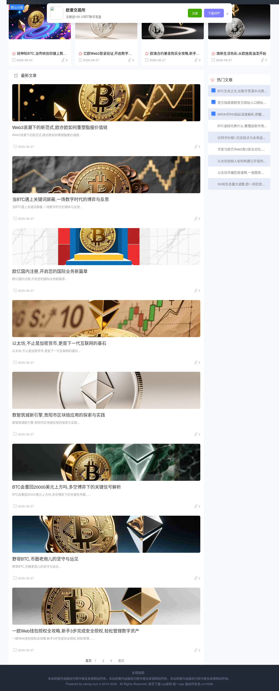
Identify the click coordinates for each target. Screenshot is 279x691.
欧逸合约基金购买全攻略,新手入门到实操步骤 (185, 53)
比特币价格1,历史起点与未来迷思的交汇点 (248, 137)
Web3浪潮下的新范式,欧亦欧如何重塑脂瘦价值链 (59, 127)
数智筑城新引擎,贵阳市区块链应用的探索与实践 (58, 414)
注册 (195, 13)
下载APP (214, 13)
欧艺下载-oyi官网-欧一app (26, 2)
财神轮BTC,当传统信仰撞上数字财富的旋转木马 (54, 53)
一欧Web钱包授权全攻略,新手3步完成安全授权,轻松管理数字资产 (75, 630)
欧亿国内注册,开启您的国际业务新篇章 (50, 271)
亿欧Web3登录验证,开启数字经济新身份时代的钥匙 (123, 53)
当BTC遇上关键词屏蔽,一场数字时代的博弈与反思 (60, 199)
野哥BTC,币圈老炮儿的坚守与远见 (45, 558)
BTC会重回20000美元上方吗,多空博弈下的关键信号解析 (66, 486)
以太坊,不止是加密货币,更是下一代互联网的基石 (59, 343)
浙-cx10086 (205, 684)
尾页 (121, 660)
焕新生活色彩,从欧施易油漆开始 (241, 53)
